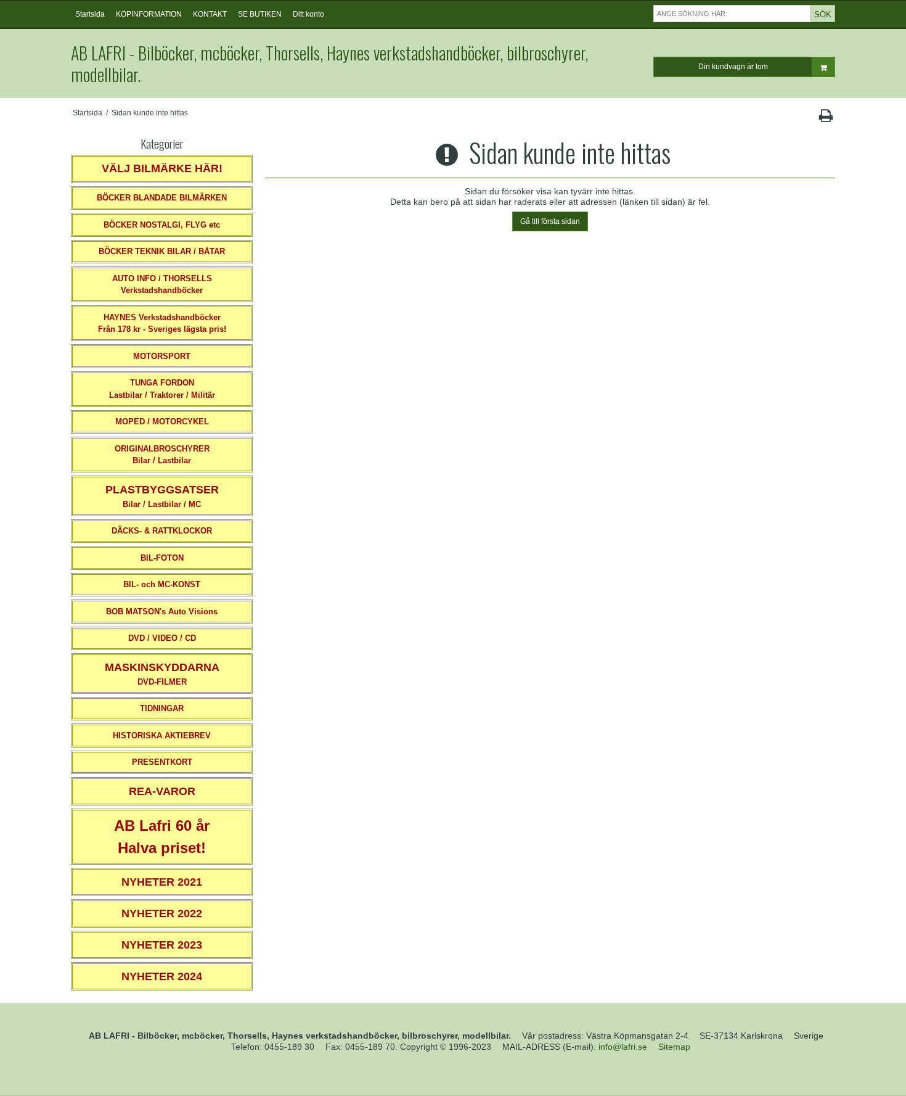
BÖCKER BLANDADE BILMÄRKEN (162, 197)
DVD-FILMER (162, 673)
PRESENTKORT (162, 762)
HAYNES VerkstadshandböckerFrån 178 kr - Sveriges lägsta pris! (162, 323)
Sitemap (674, 1047)
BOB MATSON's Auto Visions (162, 611)
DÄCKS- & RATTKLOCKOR (162, 530)
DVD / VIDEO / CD (162, 638)
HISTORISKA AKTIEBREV (162, 735)
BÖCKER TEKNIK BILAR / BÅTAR (162, 251)
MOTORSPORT (161, 356)
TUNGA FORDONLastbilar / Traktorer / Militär (162, 389)
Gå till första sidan (550, 221)
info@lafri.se (622, 1047)
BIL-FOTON (162, 557)
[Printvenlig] (825, 118)
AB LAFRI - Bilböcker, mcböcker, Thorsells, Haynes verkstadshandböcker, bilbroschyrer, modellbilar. (329, 63)
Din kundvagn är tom (733, 66)
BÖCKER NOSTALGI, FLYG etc (162, 224)
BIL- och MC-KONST (161, 584)
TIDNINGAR (162, 708)
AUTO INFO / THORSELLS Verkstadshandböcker (162, 284)
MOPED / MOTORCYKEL (162, 421)
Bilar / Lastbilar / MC (162, 496)
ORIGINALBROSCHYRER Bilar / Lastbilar (162, 455)
